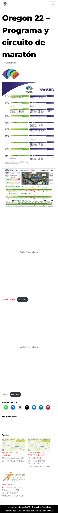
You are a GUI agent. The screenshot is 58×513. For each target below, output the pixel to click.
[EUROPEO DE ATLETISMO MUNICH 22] (13, 476)
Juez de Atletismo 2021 (18, 507)
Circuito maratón (8, 299)
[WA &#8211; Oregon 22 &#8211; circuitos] (13, 444)
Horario (5, 394)
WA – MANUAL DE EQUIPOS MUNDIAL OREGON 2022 (37, 455)
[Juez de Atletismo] (5, 4)
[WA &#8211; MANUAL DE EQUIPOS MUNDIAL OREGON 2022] (39, 444)
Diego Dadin (11, 63)
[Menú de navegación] (52, 4)
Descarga (22, 299)
